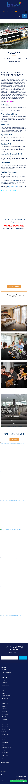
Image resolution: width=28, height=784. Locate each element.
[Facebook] (19, 12)
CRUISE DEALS (3, 731)
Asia (3, 690)
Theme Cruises (5, 683)
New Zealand (4, 708)
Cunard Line (4, 737)
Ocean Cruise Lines (6, 724)
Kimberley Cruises (12, 186)
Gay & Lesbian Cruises (6, 672)
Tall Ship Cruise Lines (6, 729)
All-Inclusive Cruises (6, 669)
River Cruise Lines (5, 726)
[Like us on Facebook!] (6, 771)
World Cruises (4, 716)
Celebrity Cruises (5, 740)
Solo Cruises (4, 682)
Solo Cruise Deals (5, 734)
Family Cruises (5, 671)
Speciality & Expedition (6, 728)
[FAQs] (14, 426)
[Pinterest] (23, 12)
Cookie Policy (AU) (4, 719)
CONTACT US (3, 717)
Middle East (4, 706)
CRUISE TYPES (3, 667)
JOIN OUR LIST (22, 657)
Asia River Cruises (5, 692)
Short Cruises (4, 679)
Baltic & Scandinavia (6, 695)
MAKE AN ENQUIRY (5, 762)
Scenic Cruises (5, 755)
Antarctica (4, 688)
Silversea (4, 758)
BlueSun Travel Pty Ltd (21, 776)
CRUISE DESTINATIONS (5, 687)
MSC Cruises (4, 745)
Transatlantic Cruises (6, 713)
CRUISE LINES (3, 723)
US (24, 16)
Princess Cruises (5, 752)
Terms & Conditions (19, 777)
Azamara (4, 736)
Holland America (5, 744)
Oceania (3, 749)
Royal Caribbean (5, 753)
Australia (3, 693)
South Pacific (4, 711)
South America (5, 709)
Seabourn (4, 757)
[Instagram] (21, 12)
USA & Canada (5, 714)
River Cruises (4, 677)
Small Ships (4, 680)
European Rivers (5, 698)
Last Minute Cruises (6, 675)
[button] (18, 781)
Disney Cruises (5, 742)
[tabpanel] (14, 36)
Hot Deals (4, 732)
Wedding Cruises (5, 685)
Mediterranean (5, 704)
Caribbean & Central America (7, 696)
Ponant (3, 750)
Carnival (3, 739)
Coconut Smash (5, 780)
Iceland (3, 701)
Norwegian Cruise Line (6, 747)
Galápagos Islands (5, 700)
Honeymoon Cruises (6, 674)
